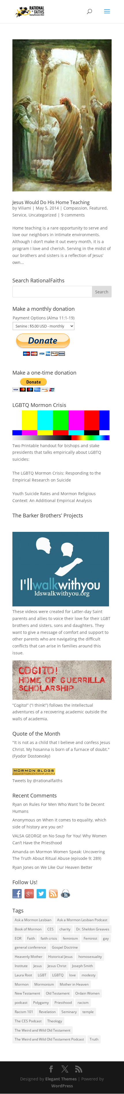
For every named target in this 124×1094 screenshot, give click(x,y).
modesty (88, 975)
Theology (54, 1021)
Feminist (90, 938)
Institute (21, 965)
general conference (30, 947)
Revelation (47, 1011)
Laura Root (23, 975)
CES (50, 929)
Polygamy (41, 1002)
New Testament (27, 993)
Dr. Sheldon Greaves (92, 929)
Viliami (24, 208)
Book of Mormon (28, 929)
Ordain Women (87, 993)
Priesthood (63, 1002)
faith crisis (49, 938)
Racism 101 (24, 1011)
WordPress (62, 1086)
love (72, 975)
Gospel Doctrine (65, 947)
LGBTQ (57, 975)
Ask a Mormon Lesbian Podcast (82, 919)
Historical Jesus (60, 956)
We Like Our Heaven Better (67, 867)
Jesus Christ (57, 965)
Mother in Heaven (74, 984)
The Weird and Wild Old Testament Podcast (49, 1039)
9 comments (73, 215)
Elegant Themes (61, 1079)
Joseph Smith (82, 965)
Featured (98, 208)
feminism (70, 938)
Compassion (75, 208)
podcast (21, 1002)
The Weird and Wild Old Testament (42, 1030)
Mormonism (44, 984)
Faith (31, 938)
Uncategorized (43, 215)
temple (88, 1011)
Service (19, 215)
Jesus (37, 965)
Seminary (69, 1011)
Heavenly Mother (28, 956)
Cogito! (20, 705)
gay (106, 938)
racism (83, 1002)
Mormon (22, 984)
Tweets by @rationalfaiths (37, 780)
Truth (94, 1039)
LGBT (105, 618)
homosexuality (90, 956)
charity (64, 929)
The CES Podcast (28, 1021)
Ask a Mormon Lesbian (33, 919)
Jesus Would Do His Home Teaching (51, 202)
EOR (18, 938)
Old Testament (57, 993)
